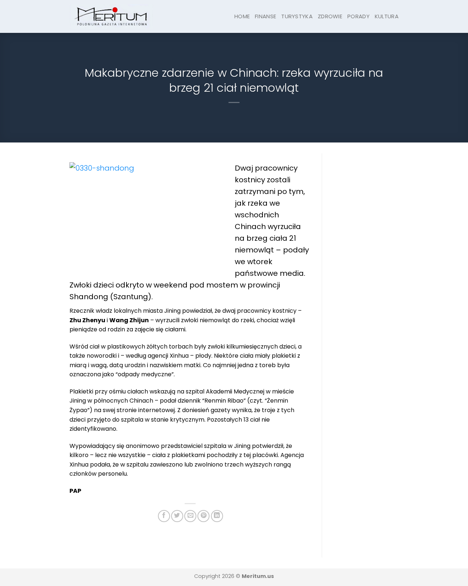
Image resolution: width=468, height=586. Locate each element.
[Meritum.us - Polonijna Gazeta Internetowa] (111, 16)
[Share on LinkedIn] (217, 516)
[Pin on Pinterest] (203, 516)
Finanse (265, 16)
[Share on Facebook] (164, 516)
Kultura (387, 16)
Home (242, 16)
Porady (358, 16)
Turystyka (297, 16)
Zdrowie (330, 16)
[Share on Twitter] (177, 516)
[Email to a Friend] (190, 516)
